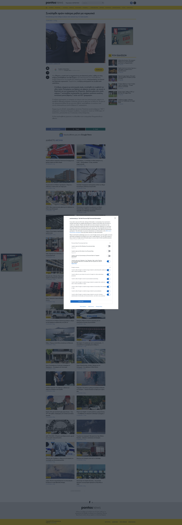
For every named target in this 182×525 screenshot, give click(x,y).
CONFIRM (80, 301)
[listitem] (91, 243)
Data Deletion (83, 306)
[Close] (115, 218)
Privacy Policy (99, 306)
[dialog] (91, 262)
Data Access (91, 306)
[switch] (108, 246)
